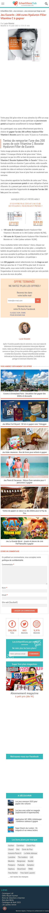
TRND (30, 869)
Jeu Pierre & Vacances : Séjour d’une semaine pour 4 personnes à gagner (24, 481)
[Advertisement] (24, 88)
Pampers (11, 865)
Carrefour (20, 845)
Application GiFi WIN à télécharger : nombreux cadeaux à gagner (28, 820)
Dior (17, 849)
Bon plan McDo (8, 900)
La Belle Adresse (30, 853)
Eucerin (38, 124)
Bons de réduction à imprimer (13, 898)
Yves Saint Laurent (27, 873)
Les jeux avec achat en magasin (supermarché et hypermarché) (27, 811)
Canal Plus (31, 845)
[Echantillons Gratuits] (24, 5)
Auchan (11, 845)
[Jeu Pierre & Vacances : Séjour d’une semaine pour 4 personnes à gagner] (24, 477)
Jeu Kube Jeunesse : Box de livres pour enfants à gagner (24, 452)
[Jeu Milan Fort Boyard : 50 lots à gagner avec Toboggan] (24, 421)
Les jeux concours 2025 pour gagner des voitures (26, 802)
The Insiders (22, 857)
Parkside (21, 865)
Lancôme (11, 857)
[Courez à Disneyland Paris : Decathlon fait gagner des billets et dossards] (24, 391)
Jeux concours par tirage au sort (34, 11)
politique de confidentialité (12, 560)
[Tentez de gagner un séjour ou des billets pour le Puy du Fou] (24, 508)
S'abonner (33, 654)
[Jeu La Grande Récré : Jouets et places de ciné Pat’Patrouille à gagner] (24, 538)
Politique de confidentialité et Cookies (38, 911)
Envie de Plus (27, 849)
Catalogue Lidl (7, 893)
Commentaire (8, 564)
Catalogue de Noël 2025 (11, 902)
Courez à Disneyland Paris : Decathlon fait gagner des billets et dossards (24, 394)
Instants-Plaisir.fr (14, 853)
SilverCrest (21, 869)
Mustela (11, 861)
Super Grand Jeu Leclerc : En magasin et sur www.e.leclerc (26, 829)
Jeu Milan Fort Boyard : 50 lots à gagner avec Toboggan (24, 424)
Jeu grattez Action (9, 905)
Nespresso (21, 861)
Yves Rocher (13, 873)
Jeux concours (18, 11)
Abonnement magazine (24, 694)
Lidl (31, 857)
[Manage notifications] (5, 908)
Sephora (11, 869)
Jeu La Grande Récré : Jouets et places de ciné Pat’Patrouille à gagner (24, 542)
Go (38, 301)
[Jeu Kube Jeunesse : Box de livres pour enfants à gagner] (24, 449)
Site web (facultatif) (9, 602)
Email (4, 595)
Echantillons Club (6, 11)
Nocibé (30, 861)
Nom (4, 588)
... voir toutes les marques (18, 877)
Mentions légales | (21, 911)
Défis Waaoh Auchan (10, 896)
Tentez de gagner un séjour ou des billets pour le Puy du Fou (24, 512)
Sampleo (30, 865)
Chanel (11, 849)
